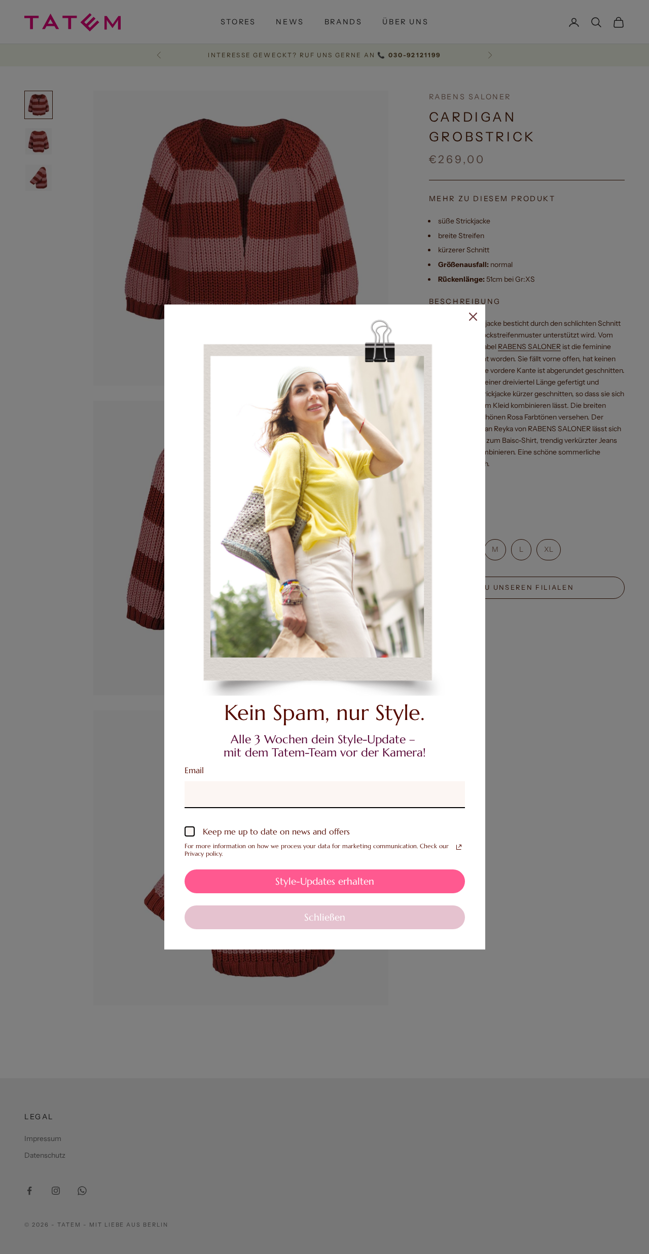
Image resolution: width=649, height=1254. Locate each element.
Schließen (324, 917)
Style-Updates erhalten (324, 881)
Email (194, 770)
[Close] (473, 317)
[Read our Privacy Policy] (459, 847)
